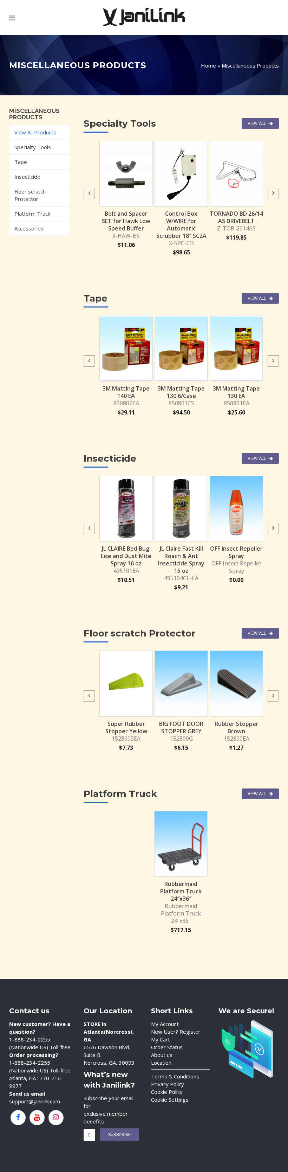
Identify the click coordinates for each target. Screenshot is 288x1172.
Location (161, 1062)
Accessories (29, 228)
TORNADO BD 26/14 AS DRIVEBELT (236, 217)
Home (208, 65)
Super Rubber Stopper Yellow (126, 727)
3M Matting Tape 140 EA (126, 392)
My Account (165, 1023)
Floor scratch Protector (30, 195)
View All (257, 123)
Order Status (167, 1047)
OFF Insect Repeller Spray (236, 552)
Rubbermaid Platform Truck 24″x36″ (181, 891)
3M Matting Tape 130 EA (236, 392)
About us (161, 1054)
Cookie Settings (170, 1099)
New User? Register (176, 1031)
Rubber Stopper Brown (236, 727)
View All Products (35, 132)
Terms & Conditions (175, 1076)
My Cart (160, 1039)
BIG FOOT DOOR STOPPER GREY (181, 727)
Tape (20, 161)
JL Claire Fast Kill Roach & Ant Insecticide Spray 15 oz (181, 560)
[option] (126, 194)
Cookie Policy (167, 1091)
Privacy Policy (167, 1084)
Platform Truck (32, 213)
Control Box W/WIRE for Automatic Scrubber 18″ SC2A (181, 225)
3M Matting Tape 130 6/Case (181, 392)
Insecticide (27, 176)
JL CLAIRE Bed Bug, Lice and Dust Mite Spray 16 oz (126, 556)
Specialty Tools (32, 147)
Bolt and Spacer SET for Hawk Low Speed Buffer (126, 221)
